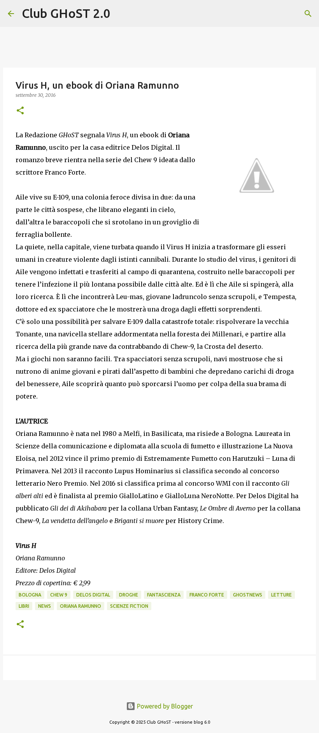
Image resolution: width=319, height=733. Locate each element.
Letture (281, 594)
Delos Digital (93, 594)
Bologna (30, 594)
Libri (24, 606)
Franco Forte (206, 594)
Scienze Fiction (129, 606)
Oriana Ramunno (80, 606)
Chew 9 (58, 594)
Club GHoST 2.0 (66, 13)
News (44, 606)
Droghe (128, 594)
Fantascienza (164, 594)
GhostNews (247, 594)
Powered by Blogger (164, 706)
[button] (20, 111)
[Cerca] (121, 13)
